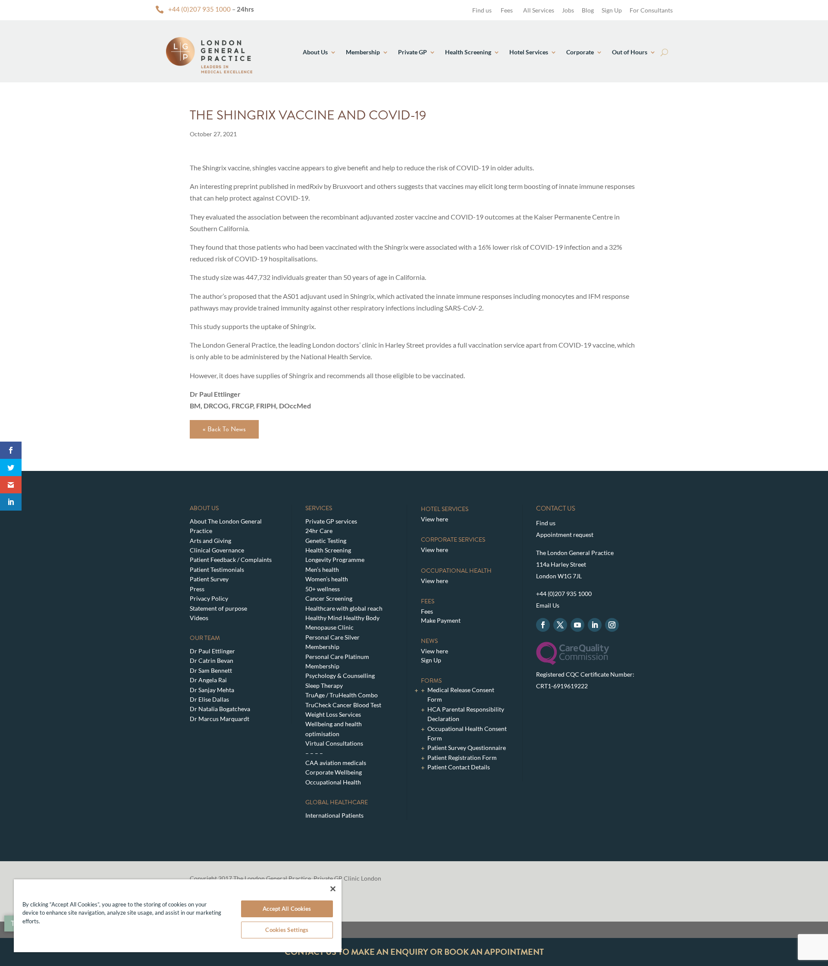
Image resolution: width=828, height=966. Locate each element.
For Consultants (651, 10)
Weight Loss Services (333, 714)
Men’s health (322, 569)
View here (434, 519)
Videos (199, 617)
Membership (363, 52)
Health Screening (468, 52)
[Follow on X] (560, 625)
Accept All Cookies (287, 908)
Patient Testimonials (217, 569)
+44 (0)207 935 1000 (199, 9)
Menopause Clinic (329, 627)
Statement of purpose (218, 608)
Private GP (412, 52)
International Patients (334, 815)
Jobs (568, 10)
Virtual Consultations (334, 743)
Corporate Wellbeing (333, 772)
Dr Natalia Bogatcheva (220, 708)
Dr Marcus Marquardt (219, 718)
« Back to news (224, 429)
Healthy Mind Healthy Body (342, 617)
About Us (315, 52)
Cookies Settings (286, 929)
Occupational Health (333, 782)
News (429, 641)
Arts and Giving (210, 540)
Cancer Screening (328, 598)
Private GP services (331, 521)
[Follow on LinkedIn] (595, 625)
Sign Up (612, 10)
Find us (481, 10)
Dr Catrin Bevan (211, 660)
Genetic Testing (325, 540)
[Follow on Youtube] (577, 625)
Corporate (580, 52)
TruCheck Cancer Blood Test (343, 705)
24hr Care (318, 530)
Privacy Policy (209, 598)
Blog (588, 10)
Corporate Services (453, 539)
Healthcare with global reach (344, 608)
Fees (507, 10)
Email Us (547, 605)
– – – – (314, 753)
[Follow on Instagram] (612, 625)
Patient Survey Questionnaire (466, 747)
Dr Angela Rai (208, 680)
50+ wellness (322, 589)
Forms (431, 680)
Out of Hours (629, 52)
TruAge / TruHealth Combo (341, 695)
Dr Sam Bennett (211, 670)
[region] (178, 915)
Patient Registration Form (462, 757)
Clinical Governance (217, 550)
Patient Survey (209, 579)
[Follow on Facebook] (543, 625)
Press (197, 589)
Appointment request (564, 534)
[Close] (333, 888)
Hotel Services (528, 52)
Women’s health (326, 579)
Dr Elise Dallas (209, 699)
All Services (538, 10)
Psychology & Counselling (340, 675)
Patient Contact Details (458, 767)
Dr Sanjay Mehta (212, 689)
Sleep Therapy (324, 685)
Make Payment (441, 620)
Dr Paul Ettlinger (212, 651)
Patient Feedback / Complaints (231, 559)
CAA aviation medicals (335, 762)
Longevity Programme (334, 559)
